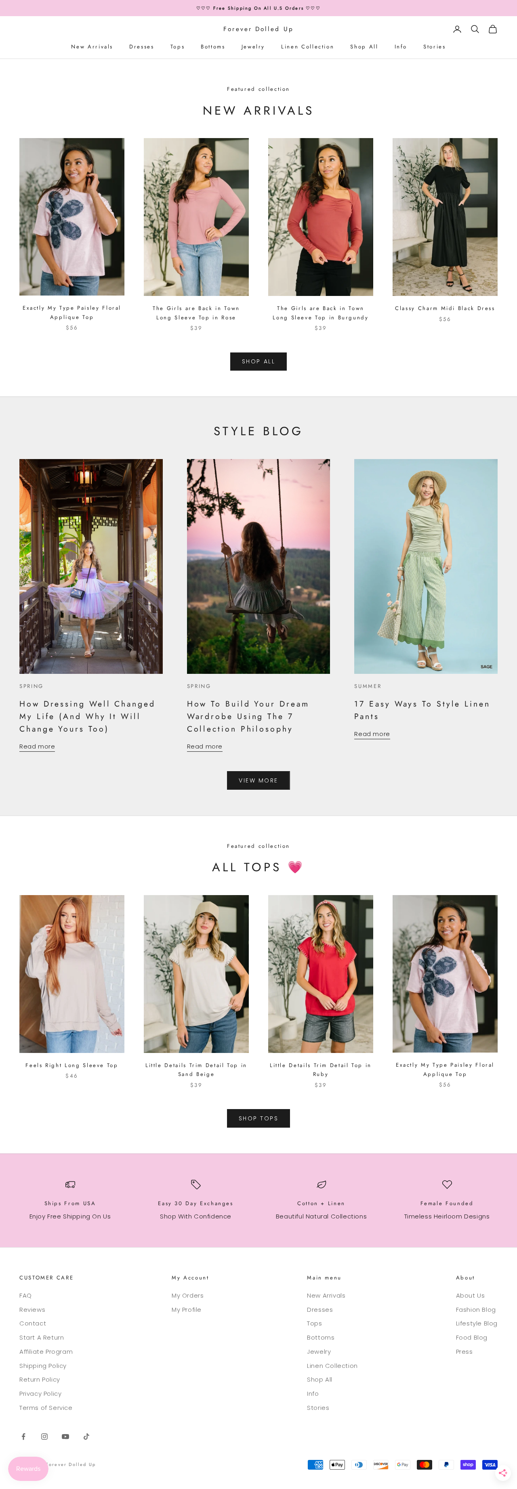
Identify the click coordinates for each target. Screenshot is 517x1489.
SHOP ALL (258, 361)
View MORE (258, 780)
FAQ (25, 1295)
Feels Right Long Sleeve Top (71, 1065)
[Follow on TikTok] (86, 1436)
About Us (470, 1295)
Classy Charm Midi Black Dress (445, 308)
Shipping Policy (43, 1365)
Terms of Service (46, 1407)
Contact (32, 1323)
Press (464, 1351)
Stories (434, 46)
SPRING (31, 686)
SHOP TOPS (259, 1118)
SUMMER (367, 686)
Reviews (32, 1309)
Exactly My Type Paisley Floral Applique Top (72, 312)
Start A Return (41, 1337)
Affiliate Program (46, 1351)
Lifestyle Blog (477, 1323)
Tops (177, 46)
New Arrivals (92, 46)
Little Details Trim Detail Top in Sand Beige (196, 1069)
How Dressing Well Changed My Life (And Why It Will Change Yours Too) (87, 716)
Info (401, 46)
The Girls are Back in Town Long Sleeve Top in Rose (196, 312)
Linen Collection (307, 46)
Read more (37, 746)
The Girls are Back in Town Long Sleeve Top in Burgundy (320, 312)
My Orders (188, 1295)
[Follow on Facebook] (23, 1436)
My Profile (187, 1309)
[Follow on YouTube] (65, 1436)
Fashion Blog (476, 1309)
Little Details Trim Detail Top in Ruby (321, 1069)
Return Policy (39, 1379)
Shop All (364, 46)
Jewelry (253, 46)
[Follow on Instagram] (44, 1436)
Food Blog (472, 1337)
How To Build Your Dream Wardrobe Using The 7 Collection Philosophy (248, 716)
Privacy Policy (40, 1393)
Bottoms (213, 46)
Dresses (141, 46)
